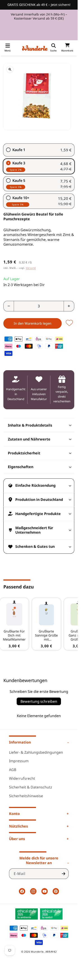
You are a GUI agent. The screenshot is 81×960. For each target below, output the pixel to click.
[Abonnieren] (63, 873)
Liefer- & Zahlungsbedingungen (36, 752)
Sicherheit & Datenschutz (30, 787)
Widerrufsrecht (22, 778)
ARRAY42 (51, 951)
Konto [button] (14, 813)
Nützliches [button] (18, 826)
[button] (7, 48)
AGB (12, 769)
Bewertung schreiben (38, 701)
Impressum (19, 760)
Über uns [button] (17, 838)
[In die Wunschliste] (69, 323)
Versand (31, 267)
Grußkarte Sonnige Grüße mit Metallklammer (46, 635)
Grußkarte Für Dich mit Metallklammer (14, 635)
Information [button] (20, 742)
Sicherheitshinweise (26, 795)
